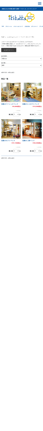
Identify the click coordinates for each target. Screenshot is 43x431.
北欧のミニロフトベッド (30, 104)
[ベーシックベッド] (11, 92)
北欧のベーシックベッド (9, 104)
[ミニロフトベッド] (32, 92)
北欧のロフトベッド (8, 140)
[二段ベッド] (32, 129)
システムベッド (12, 37)
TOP (2, 37)
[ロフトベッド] (11, 129)
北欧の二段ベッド (28, 140)
